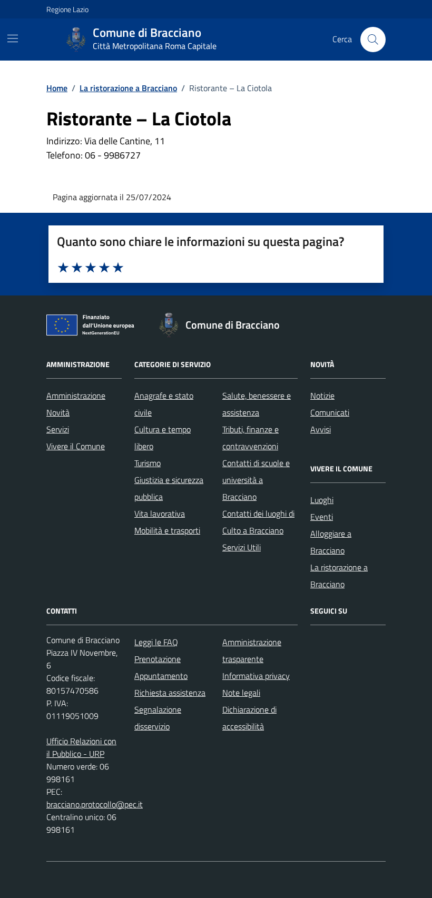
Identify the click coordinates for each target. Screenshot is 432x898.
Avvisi (320, 429)
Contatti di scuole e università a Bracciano (256, 480)
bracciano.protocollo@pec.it (94, 804)
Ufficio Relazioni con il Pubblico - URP (81, 747)
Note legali (241, 692)
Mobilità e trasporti (167, 530)
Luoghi (321, 500)
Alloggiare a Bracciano (330, 542)
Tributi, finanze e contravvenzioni (250, 437)
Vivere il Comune (75, 446)
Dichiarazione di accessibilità (249, 718)
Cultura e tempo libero (162, 437)
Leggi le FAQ (156, 642)
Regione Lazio (67, 9)
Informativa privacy (256, 675)
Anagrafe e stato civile (163, 404)
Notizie (322, 395)
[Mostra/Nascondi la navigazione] (12, 38)
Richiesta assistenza (169, 692)
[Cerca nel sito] (373, 39)
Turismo (147, 463)
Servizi (57, 429)
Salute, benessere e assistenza (256, 404)
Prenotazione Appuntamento (161, 667)
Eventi (321, 516)
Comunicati (329, 412)
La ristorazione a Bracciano (339, 575)
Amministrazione (75, 395)
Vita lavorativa (159, 513)
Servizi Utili (241, 547)
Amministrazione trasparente (251, 650)
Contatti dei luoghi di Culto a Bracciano (258, 522)
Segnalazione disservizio (157, 718)
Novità (58, 412)
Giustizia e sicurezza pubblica (168, 488)
